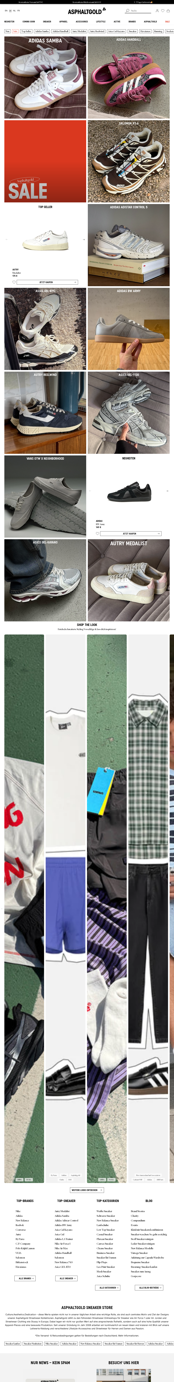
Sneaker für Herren (135, 1343)
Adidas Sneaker (69, 1343)
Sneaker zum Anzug (141, 1271)
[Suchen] (127, 11)
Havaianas (145, 31)
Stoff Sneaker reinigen (142, 1239)
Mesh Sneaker (104, 1271)
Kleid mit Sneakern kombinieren (147, 1229)
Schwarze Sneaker (106, 1215)
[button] (14, 282)
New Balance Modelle (142, 1248)
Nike (18, 1211)
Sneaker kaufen (13, 1343)
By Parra (20, 1239)
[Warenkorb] (168, 10)
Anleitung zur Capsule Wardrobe (147, 1257)
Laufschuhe (103, 1225)
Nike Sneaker (52, 1343)
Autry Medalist (79, 31)
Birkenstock (22, 1262)
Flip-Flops (102, 1262)
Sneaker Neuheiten (32, 1343)
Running (158, 31)
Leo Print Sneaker (106, 1266)
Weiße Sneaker (104, 1211)
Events (134, 1225)
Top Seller (26, 31)
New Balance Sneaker (108, 1220)
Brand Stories (138, 1211)
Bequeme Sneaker (140, 1262)
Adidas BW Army (63, 1225)
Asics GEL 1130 (63, 1266)
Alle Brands (25, 1278)
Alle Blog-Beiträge (149, 1287)
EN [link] (6, 11)
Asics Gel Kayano (63, 1229)
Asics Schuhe (103, 1276)
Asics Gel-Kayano (116, 31)
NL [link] (14, 11)
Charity (135, 1215)
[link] (87, 10)
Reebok (20, 1225)
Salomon (20, 1257)
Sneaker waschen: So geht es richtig (149, 1234)
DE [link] (10, 11)
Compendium (138, 1220)
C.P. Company (23, 1243)
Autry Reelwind (97, 31)
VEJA (18, 1253)
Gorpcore (136, 1276)
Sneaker (132, 31)
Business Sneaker (105, 1253)
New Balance (22, 1220)
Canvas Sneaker (105, 1243)
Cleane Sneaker (105, 1248)
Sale (15, 31)
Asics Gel (59, 1234)
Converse (21, 1229)
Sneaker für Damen (106, 1257)
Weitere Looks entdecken (84, 1190)
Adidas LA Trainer (64, 1239)
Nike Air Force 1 (62, 1243)
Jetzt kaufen (46, 282)
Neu (7, 31)
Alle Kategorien (108, 1287)
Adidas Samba (42, 31)
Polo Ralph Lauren (25, 1248)
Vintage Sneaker (139, 1253)
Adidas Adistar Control (66, 1220)
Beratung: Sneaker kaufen (144, 1266)
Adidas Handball (60, 31)
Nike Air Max (61, 1248)
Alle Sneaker (66, 1278)
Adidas (19, 1215)
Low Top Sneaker (106, 1229)
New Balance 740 (64, 1262)
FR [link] (18, 11)
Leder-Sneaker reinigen (143, 1243)
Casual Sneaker (105, 1234)
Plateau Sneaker (105, 1239)
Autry (18, 1234)
